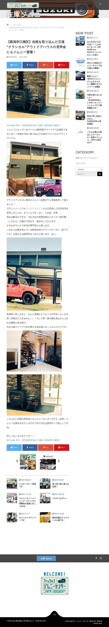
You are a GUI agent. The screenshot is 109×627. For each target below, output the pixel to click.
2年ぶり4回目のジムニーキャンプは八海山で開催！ (94, 65)
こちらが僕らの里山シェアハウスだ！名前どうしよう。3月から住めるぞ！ (94, 137)
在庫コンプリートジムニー (87, 158)
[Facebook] (96, 558)
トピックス (23, 57)
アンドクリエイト (34, 208)
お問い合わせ (46, 558)
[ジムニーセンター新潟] (23, 5)
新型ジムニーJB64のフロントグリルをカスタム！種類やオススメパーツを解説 (94, 81)
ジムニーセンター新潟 (85, 621)
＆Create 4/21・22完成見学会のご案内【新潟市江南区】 (33, 125)
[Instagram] (100, 558)
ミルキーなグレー (59, 498)
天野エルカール (14, 208)
